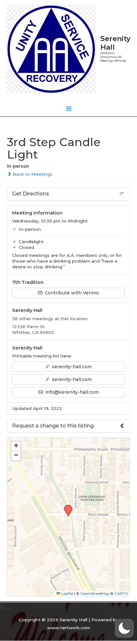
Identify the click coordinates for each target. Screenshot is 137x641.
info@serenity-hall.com (71, 392)
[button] (66, 507)
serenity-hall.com (71, 367)
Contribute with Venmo (71, 293)
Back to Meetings (32, 174)
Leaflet (66, 593)
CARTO (121, 593)
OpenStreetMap (94, 593)
